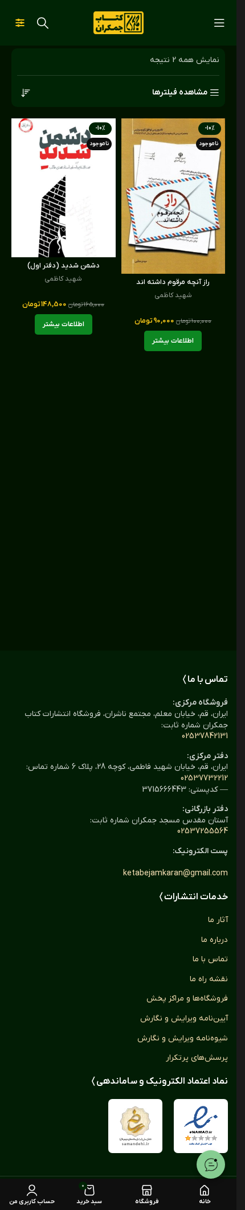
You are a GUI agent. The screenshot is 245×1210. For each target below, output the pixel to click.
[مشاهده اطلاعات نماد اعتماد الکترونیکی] (201, 1126)
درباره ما (214, 940)
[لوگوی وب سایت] (118, 22)
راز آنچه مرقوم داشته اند (173, 282)
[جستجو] (42, 22)
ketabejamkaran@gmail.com (175, 873)
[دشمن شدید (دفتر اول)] (63, 187)
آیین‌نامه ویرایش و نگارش (184, 1018)
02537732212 (204, 778)
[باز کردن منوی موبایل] (219, 22)
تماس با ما (210, 959)
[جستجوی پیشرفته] (20, 22)
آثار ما (218, 920)
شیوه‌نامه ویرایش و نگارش (182, 1038)
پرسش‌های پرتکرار (197, 1057)
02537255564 (202, 831)
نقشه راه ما (209, 979)
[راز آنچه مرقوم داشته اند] (173, 195)
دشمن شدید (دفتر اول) (63, 265)
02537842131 (205, 736)
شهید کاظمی (173, 295)
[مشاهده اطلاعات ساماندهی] (135, 1126)
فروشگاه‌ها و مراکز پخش (187, 998)
